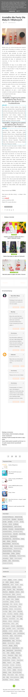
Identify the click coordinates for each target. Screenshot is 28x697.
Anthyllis (14, 587)
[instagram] (19, 456)
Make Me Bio (5, 635)
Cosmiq (11, 601)
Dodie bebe (5, 608)
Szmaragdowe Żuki (17, 667)
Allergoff (17, 582)
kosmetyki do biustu (7, 531)
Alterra (12, 584)
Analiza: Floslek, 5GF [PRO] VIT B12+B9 (15, 479)
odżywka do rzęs (18, 548)
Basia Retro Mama (15, 295)
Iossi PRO (8, 628)
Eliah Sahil (20, 611)
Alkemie (11, 582)
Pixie (20, 655)
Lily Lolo (16, 630)
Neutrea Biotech (18, 650)
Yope (16, 674)
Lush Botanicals (21, 633)
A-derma (20, 579)
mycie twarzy (5, 546)
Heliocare (5, 621)
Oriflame (4, 655)
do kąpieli (10, 521)
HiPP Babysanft (6, 626)
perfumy (18, 553)
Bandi (22, 591)
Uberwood (20, 669)
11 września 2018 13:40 (13, 313)
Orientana (18, 652)
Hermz (12, 623)
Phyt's (16, 655)
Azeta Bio (9, 589)
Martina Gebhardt (18, 635)
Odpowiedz (15, 307)
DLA (11, 604)
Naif (22, 647)
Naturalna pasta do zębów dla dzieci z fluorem (14, 274)
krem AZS (15, 533)
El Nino (14, 611)
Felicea (21, 613)
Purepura (13, 660)
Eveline (4, 613)
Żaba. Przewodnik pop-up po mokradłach (14, 472)
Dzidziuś (11, 608)
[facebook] (8, 456)
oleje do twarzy (16, 550)
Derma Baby (5, 606)
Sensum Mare (6, 665)
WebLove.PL (14, 693)
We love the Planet (17, 672)
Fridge (13, 616)
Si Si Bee (12, 665)
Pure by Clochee (6, 660)
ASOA (7, 582)
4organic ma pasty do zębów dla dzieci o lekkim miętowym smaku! (14, 237)
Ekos (10, 611)
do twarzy (5, 524)
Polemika (14, 657)
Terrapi (4, 669)
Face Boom (10, 613)
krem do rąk (22, 533)
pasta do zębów (8, 206)
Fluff (4, 616)
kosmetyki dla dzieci (19, 529)
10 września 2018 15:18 (13, 297)
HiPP (17, 623)
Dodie (19, 606)
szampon (5, 560)
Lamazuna (5, 630)
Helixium (10, 621)
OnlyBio (12, 652)
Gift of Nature (12, 618)
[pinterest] (16, 456)
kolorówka (5, 529)
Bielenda (4, 596)
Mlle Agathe (18, 640)
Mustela (10, 645)
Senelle (18, 662)
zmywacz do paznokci (7, 563)
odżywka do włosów (7, 550)
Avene (4, 589)
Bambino (17, 591)
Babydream (11, 591)
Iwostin (13, 628)
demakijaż (14, 519)
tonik (9, 560)
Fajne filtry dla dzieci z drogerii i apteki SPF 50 (17, 500)
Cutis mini (17, 601)
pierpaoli (17, 679)
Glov (18, 618)
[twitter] (12, 456)
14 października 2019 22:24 (14, 356)
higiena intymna (17, 526)
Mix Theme (14, 691)
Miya (13, 640)
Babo (14, 589)
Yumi (4, 677)
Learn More (12, 11)
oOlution (11, 679)
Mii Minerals (12, 638)
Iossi (4, 628)
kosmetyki (11, 529)
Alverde (16, 584)
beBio (22, 677)
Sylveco (9, 667)
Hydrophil (14, 254)
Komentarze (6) (12, 22)
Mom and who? (11, 643)
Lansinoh (10, 630)
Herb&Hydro (16, 621)
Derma (20, 604)
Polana (9, 657)
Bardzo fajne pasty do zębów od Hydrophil (14, 256)
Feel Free (16, 613)
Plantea (4, 657)
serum (11, 558)
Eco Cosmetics (18, 608)
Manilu (11, 635)
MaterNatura (5, 638)
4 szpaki (4, 579)
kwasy (22, 538)
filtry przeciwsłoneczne (8, 526)
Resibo (4, 662)
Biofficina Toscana (12, 596)
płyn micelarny (13, 555)
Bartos (13, 594)
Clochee (17, 599)
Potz (19, 657)
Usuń (22, 307)
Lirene (20, 630)
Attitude (19, 587)
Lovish (14, 633)
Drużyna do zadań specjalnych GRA (16, 506)
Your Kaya (21, 674)
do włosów (15, 524)
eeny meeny (5, 679)
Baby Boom (5, 591)
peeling (12, 553)
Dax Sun (15, 604)
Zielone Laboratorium (14, 677)
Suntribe (4, 667)
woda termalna (15, 560)
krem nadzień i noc (7, 538)
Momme (17, 643)
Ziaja (8, 677)
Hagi (21, 618)
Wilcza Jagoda (11, 674)
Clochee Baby (6, 601)
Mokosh (4, 643)
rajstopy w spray (21, 555)
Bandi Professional (7, 594)
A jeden (15, 579)
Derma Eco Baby (13, 606)
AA (3, 582)
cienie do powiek (6, 519)
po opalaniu (5, 555)
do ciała (4, 521)
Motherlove (5, 645)
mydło (11, 546)
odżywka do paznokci (7, 548)
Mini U (17, 638)
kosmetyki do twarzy (17, 531)
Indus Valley (19, 626)
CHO (4, 599)
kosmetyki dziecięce (7, 533)
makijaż (8, 541)
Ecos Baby (5, 611)
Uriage (9, 672)
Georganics (5, 618)
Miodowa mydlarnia (7, 640)
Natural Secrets (10, 650)
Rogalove (9, 662)
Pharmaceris (10, 655)
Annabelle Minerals (7, 587)
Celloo (12, 599)
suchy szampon (18, 558)
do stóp (21, 521)
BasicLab (19, 594)
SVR (14, 662)
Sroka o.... (19, 689)
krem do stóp (6, 536)
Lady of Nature (20, 628)
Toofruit (14, 669)
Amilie (21, 584)
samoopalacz (5, 558)
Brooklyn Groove (20, 596)
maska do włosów (6, 543)
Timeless (9, 669)
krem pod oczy (16, 538)
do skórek (16, 521)
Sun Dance (18, 665)
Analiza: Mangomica (13, 465)
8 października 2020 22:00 (13, 372)
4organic (14, 234)
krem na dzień (13, 536)
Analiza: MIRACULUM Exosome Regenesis (15, 486)
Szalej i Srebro (11, 492)
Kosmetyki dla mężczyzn (8, 516)
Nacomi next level (7, 647)
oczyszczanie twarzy (19, 546)
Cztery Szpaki (6, 604)
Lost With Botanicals (7, 633)
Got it (18, 11)
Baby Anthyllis (20, 589)
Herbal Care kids (6, 623)
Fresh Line (8, 616)
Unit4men (5, 672)
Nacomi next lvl (15, 647)
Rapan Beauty (20, 660)
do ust (10, 524)
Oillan (8, 652)
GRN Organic (19, 616)
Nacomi (15, 645)
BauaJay (13, 311)
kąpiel (4, 541)
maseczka (14, 541)
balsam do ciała (18, 516)
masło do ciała (15, 543)
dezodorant (20, 519)
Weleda (4, 674)
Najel (4, 650)
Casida (7, 599)
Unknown (13, 354)
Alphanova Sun (6, 584)
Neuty (4, 652)
